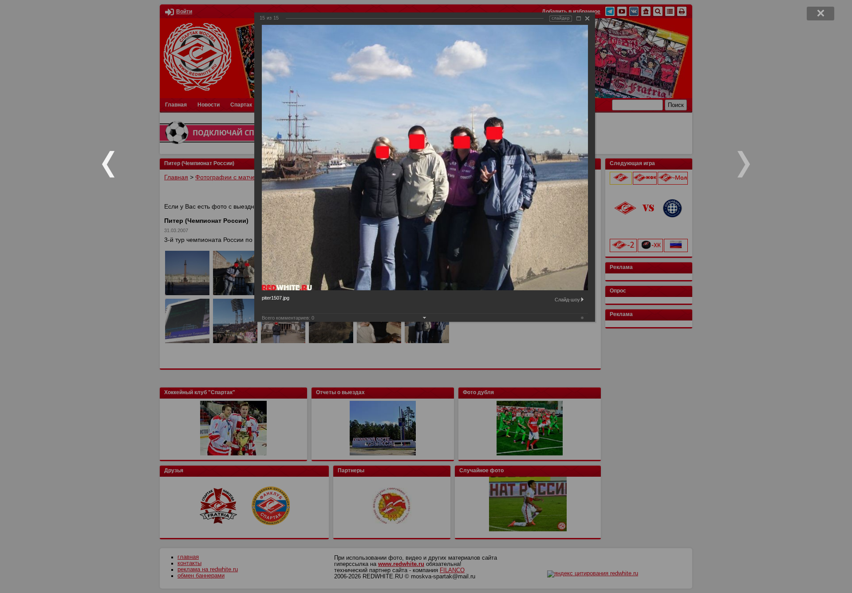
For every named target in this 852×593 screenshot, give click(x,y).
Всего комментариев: (288, 317)
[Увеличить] (578, 18)
